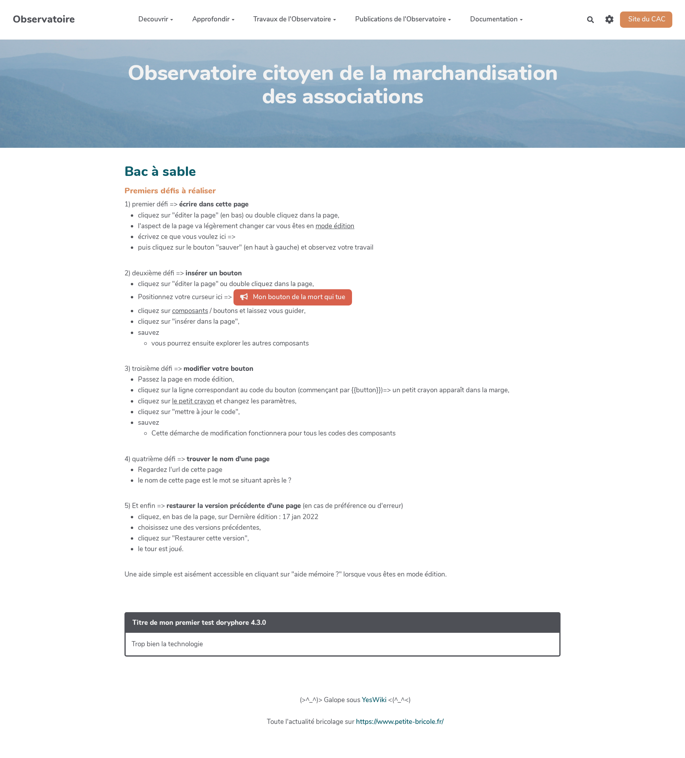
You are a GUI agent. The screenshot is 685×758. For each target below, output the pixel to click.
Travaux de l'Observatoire (292, 19)
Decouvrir (153, 19)
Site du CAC (646, 19)
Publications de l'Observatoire (400, 19)
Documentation (494, 19)
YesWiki (374, 700)
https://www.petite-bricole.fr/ (400, 721)
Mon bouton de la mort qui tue (298, 297)
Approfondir (211, 19)
